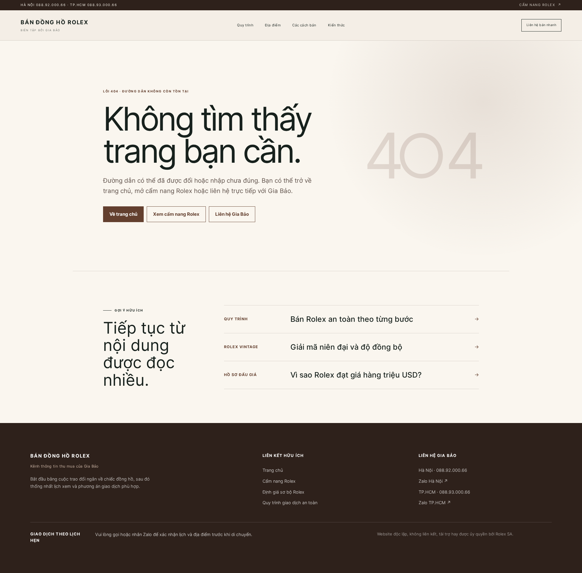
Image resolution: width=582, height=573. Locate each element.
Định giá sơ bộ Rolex (283, 491)
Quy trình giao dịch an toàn (290, 502)
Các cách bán (304, 25)
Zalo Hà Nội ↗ (433, 481)
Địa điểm (273, 25)
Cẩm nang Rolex (540, 5)
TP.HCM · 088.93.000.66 (444, 491)
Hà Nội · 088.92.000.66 (443, 470)
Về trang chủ (123, 214)
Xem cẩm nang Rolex (176, 214)
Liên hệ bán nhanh (541, 25)
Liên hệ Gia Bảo (232, 214)
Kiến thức (336, 25)
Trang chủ (273, 470)
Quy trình (245, 25)
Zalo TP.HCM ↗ (435, 502)
